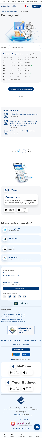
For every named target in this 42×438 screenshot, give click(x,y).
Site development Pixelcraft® (21, 428)
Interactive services (12, 11)
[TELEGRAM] (4, 296)
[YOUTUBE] (24, 296)
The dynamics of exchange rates (21, 89)
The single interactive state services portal (11, 319)
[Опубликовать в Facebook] (24, 151)
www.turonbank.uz (18, 414)
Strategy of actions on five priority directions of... (13, 316)
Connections (17, 344)
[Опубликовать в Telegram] (19, 151)
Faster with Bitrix (18, 349)
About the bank (6, 341)
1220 (5, 272)
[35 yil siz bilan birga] (9, 6)
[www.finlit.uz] (21, 303)
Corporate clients (32, 1)
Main (2, 11)
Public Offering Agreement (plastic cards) (24, 114)
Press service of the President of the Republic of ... (14, 321)
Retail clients (5, 1)
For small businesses (18, 1)
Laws (39, 341)
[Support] (37, 427)
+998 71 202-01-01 (11, 275)
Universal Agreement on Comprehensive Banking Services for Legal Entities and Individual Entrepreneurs (23, 123)
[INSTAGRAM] (19, 296)
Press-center (17, 341)
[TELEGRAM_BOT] (9, 296)
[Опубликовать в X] (29, 151)
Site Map (26, 344)
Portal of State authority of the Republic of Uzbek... (14, 312)
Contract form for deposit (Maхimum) (22, 131)
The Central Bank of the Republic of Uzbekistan (13, 314)
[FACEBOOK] (14, 296)
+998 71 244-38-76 (11, 282)
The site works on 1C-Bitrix (21, 420)
